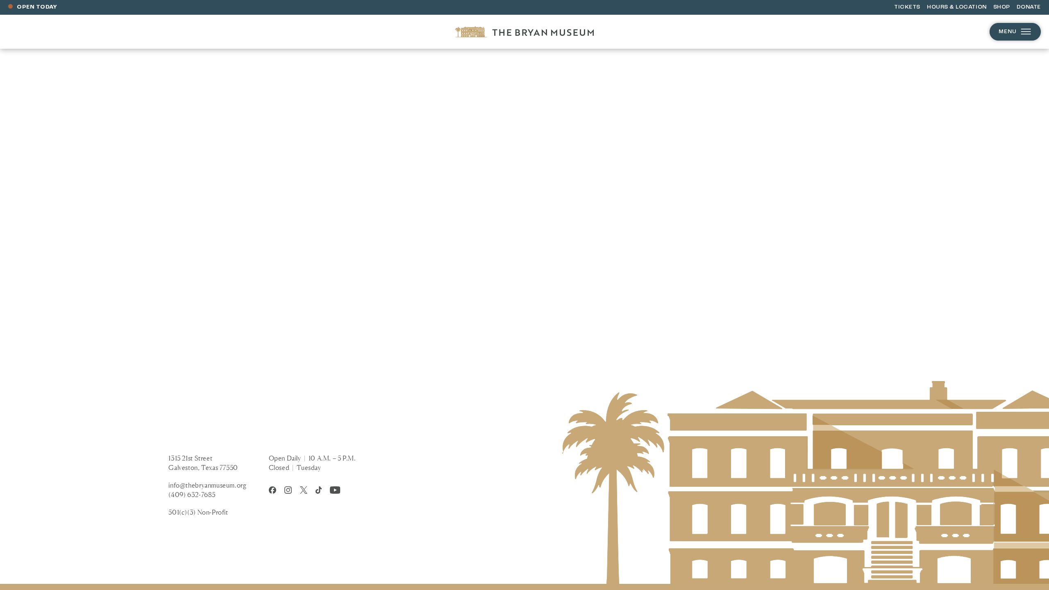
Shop (1001, 7)
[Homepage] (524, 31)
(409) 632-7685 (192, 494)
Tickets (907, 7)
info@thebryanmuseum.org (207, 485)
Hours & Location (957, 7)
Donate (1029, 7)
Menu (1008, 32)
